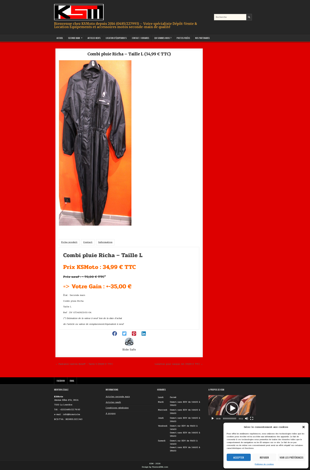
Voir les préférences (291, 457)
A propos (111, 413)
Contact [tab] (87, 242)
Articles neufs (113, 402)
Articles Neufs (94, 38)
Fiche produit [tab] (69, 242)
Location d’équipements (116, 38)
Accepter (238, 457)
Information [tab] (105, 242)
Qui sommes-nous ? (162, 38)
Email (72, 380)
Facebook (61, 380)
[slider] (229, 418)
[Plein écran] (251, 418)
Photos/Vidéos (183, 38)
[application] (232, 408)
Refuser (264, 457)
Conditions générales (117, 407)
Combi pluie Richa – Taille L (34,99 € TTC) (129, 54)
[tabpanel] (129, 288)
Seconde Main (74, 38)
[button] (303, 427)
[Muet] (246, 418)
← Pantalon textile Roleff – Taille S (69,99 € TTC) (84, 364)
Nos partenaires (202, 38)
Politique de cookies (264, 464)
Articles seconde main (118, 396)
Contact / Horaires (140, 38)
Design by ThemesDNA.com (155, 467)
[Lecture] (212, 418)
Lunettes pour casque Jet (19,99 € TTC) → (179, 364)
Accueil (60, 38)
